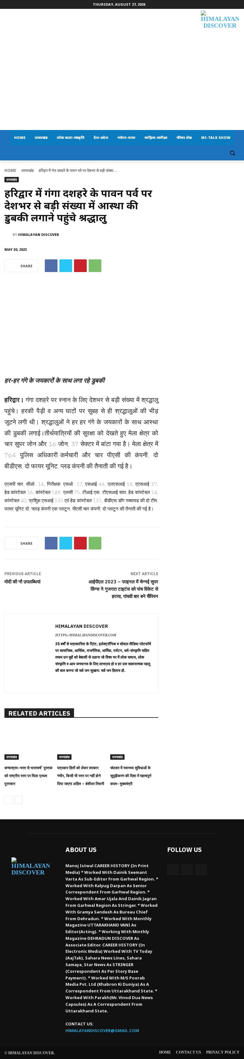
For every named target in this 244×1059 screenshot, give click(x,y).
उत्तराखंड (27, 170)
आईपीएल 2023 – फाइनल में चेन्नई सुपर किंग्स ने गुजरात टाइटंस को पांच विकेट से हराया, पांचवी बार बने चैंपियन (123, 589)
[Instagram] (187, 869)
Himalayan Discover (38, 234)
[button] (232, 153)
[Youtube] (201, 869)
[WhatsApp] (95, 265)
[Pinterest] (80, 265)
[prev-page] (8, 800)
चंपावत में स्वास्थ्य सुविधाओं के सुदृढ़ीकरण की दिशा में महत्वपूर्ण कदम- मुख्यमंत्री (130, 775)
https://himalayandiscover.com (85, 635)
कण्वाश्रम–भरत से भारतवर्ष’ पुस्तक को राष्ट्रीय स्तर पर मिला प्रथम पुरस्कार (28, 775)
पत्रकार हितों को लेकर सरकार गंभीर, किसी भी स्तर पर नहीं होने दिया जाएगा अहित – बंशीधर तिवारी (80, 775)
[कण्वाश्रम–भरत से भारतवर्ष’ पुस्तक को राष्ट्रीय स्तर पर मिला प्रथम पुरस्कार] (28, 743)
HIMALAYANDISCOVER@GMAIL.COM (102, 1030)
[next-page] (19, 800)
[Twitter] (65, 265)
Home (10, 170)
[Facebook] (51, 265)
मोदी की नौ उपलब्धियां (22, 582)
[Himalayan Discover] (220, 31)
